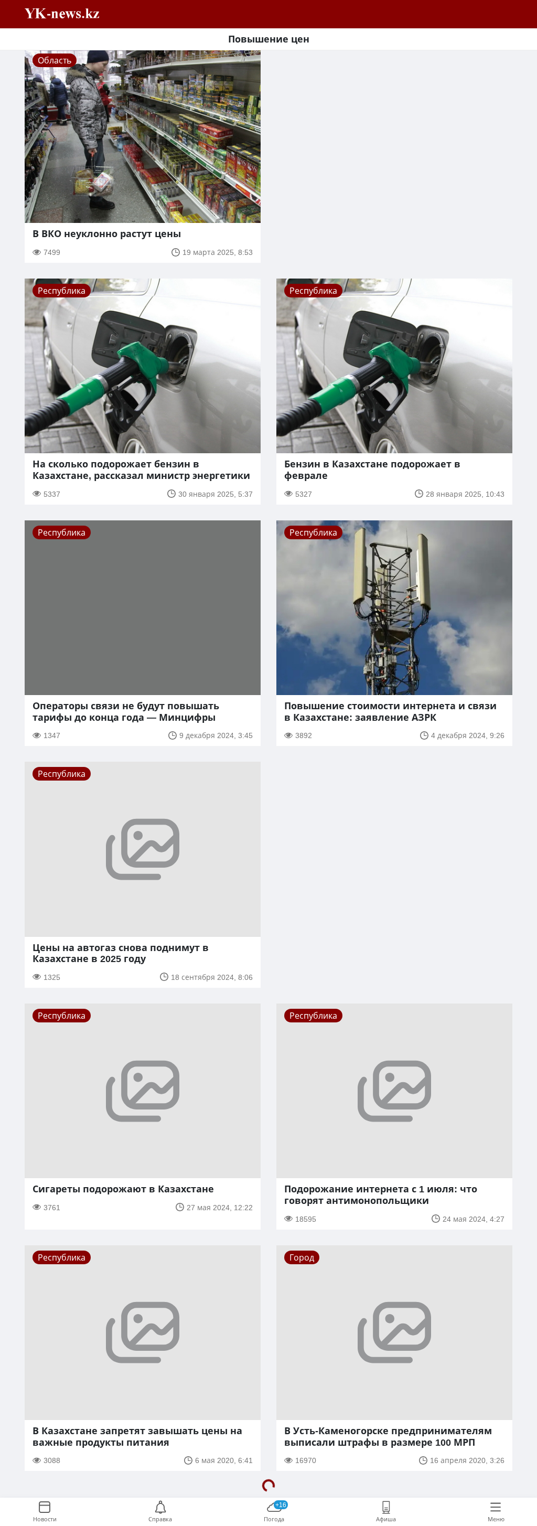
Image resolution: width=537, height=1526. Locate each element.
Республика (61, 290)
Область (54, 60)
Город (301, 1257)
